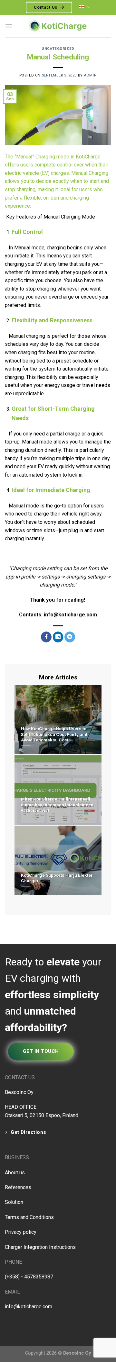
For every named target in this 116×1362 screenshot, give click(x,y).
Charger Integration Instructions (40, 1247)
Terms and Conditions (29, 1217)
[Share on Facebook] (46, 637)
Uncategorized (58, 49)
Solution (14, 1202)
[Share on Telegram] (69, 637)
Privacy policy (20, 1232)
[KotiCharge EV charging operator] (58, 26)
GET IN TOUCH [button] (41, 1051)
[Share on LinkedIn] (58, 637)
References (18, 1187)
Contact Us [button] (46, 7)
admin (90, 75)
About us (15, 1172)
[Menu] (9, 26)
